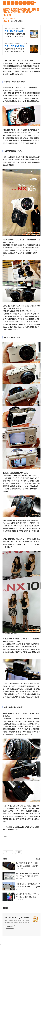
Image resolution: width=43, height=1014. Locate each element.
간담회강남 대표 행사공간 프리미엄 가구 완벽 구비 (15, 31)
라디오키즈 (6, 21)
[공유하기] (9, 852)
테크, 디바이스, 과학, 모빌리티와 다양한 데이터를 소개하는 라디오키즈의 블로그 (17, 921)
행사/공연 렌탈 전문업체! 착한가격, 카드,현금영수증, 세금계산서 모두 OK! (15, 50)
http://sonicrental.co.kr (14, 43)
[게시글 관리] (11, 852)
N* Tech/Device (9, 18)
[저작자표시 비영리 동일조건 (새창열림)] (25, 852)
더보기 (6, 837)
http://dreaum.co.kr (12, 28)
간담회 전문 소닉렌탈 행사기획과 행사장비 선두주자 (15, 46)
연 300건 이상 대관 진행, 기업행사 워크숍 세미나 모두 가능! (15, 35)
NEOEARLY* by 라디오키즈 (17, 918)
